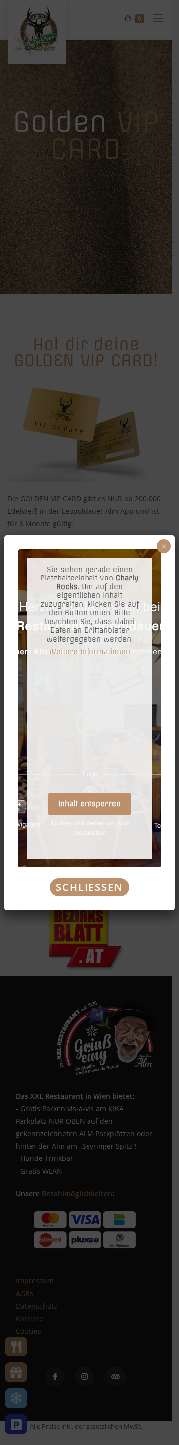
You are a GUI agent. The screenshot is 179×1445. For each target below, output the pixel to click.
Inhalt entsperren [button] (89, 803)
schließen (89, 887)
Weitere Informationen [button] (89, 652)
